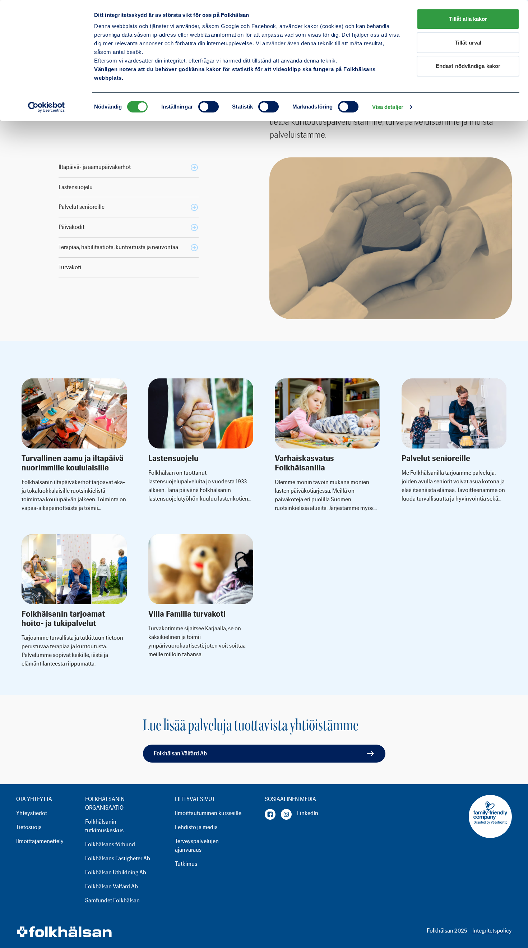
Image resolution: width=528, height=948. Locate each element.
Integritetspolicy (492, 930)
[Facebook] (270, 814)
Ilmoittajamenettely (40, 841)
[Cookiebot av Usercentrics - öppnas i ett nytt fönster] (46, 107)
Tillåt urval (468, 43)
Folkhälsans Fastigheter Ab (117, 858)
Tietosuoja (29, 827)
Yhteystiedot (31, 813)
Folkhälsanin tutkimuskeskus (104, 826)
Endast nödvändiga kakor (468, 66)
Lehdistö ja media (196, 827)
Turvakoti (70, 267)
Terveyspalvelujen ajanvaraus (197, 845)
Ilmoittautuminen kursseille (208, 813)
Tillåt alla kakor (468, 19)
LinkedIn (307, 813)
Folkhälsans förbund (110, 844)
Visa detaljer (387, 107)
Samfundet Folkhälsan (112, 900)
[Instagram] (286, 814)
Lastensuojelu (76, 187)
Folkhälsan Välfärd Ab (180, 753)
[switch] (208, 106)
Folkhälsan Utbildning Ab (115, 872)
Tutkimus (186, 863)
